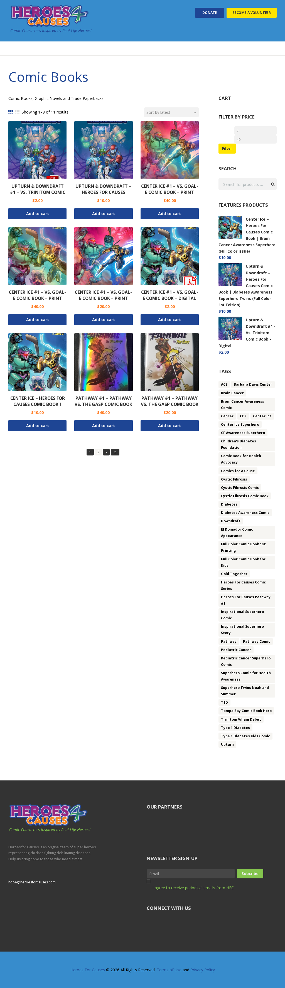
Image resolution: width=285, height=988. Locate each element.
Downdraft (230, 521)
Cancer (227, 416)
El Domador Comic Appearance (237, 532)
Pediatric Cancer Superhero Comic (246, 661)
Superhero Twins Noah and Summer (245, 690)
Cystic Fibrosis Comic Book (245, 496)
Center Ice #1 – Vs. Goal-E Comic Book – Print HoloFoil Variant (169, 192)
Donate (209, 12)
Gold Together (234, 573)
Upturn (227, 744)
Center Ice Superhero (240, 424)
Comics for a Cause (238, 471)
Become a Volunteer (251, 12)
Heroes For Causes (87, 969)
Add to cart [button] (37, 213)
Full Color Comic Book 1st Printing (243, 547)
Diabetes (229, 504)
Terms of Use (169, 969)
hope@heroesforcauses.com (32, 882)
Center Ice (262, 416)
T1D (224, 702)
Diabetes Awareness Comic (245, 512)
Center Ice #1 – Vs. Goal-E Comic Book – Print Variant (103, 298)
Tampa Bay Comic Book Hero (246, 710)
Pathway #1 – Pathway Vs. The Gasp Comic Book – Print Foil (169, 404)
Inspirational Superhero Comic (242, 614)
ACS (224, 384)
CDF (243, 416)
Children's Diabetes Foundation (238, 444)
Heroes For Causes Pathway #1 (246, 600)
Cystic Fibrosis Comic (240, 487)
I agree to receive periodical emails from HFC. (194, 887)
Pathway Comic (256, 641)
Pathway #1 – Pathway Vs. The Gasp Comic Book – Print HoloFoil (103, 404)
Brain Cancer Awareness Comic (242, 404)
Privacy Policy (202, 969)
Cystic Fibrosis (234, 479)
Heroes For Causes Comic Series (243, 585)
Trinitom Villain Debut (241, 719)
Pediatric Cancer (236, 649)
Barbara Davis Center (253, 384)
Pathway (229, 641)
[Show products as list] (17, 112)
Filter (227, 148)
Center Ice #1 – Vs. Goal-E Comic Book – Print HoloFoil (37, 298)
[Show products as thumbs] (10, 112)
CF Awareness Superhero (243, 432)
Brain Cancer (232, 393)
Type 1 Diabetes (235, 727)
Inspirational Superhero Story (242, 629)
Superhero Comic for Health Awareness (246, 676)
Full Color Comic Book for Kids (243, 562)
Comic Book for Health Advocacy (241, 459)
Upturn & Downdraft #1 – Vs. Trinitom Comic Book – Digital (37, 192)
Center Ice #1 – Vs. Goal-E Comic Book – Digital (169, 295)
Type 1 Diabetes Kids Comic (245, 736)
